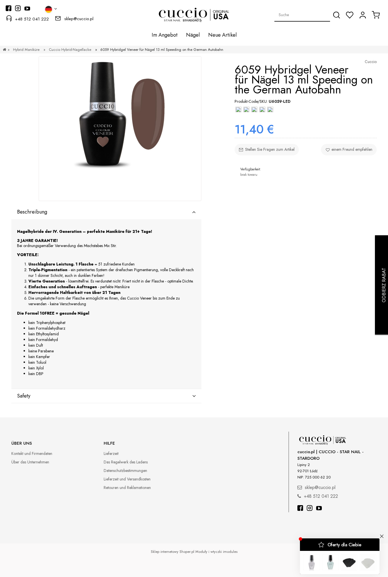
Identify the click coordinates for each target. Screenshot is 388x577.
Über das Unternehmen (30, 462)
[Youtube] (319, 508)
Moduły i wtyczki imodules (216, 551)
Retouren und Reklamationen (127, 487)
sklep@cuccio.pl (78, 19)
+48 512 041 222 (32, 19)
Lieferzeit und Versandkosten (127, 479)
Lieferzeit (111, 453)
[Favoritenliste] (349, 15)
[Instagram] (309, 508)
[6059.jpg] (120, 129)
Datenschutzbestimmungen (125, 470)
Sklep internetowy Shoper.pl (172, 551)
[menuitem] (164, 35)
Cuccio (371, 61)
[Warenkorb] (375, 15)
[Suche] (336, 15)
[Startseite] (4, 49)
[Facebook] (300, 508)
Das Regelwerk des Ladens (126, 462)
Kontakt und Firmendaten (31, 453)
